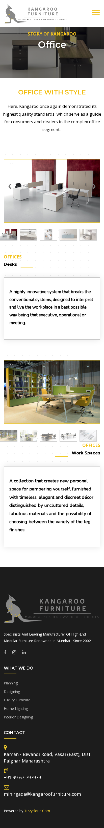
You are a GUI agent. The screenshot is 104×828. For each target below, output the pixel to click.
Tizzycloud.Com (37, 810)
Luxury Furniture (17, 700)
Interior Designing (18, 717)
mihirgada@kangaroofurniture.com (42, 794)
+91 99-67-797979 (22, 777)
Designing (12, 691)
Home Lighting (16, 708)
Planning (11, 683)
